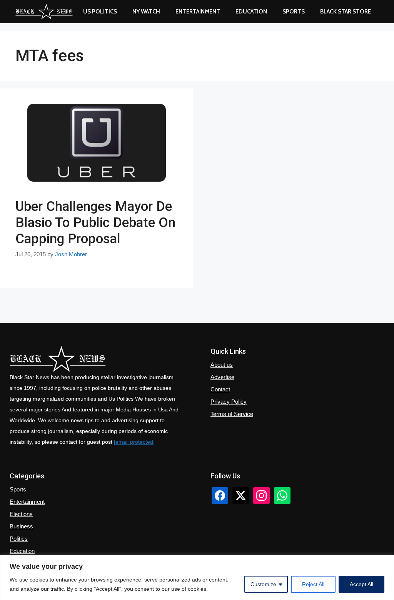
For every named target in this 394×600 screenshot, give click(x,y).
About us (221, 364)
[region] (197, 577)
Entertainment (197, 11)
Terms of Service (231, 414)
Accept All (361, 584)
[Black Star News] (44, 11)
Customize (263, 584)
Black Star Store (345, 11)
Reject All (313, 584)
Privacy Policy (228, 401)
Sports (293, 11)
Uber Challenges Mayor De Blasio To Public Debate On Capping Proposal (95, 223)
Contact (220, 389)
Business (21, 526)
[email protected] (134, 442)
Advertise (222, 377)
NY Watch (146, 11)
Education (22, 551)
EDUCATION (251, 11)
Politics (19, 538)
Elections (21, 514)
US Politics (100, 11)
